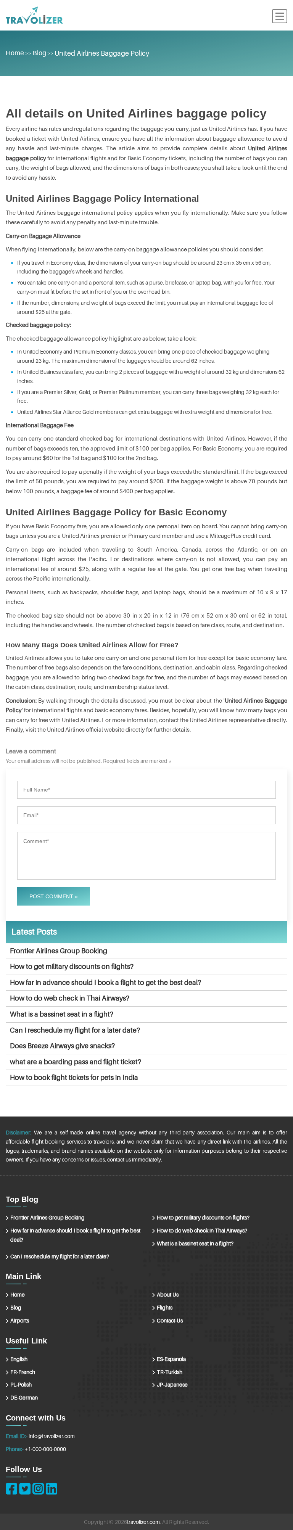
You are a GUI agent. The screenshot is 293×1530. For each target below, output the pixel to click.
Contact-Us (170, 1320)
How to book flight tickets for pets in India (74, 1077)
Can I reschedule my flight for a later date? (75, 1030)
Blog (39, 53)
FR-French (22, 1372)
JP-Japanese (172, 1384)
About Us (168, 1294)
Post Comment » (53, 896)
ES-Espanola (171, 1359)
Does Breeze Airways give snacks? (62, 1046)
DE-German (24, 1397)
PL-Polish (21, 1384)
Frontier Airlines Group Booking (58, 951)
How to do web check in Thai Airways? (69, 998)
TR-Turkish (169, 1372)
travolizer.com (143, 1522)
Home (15, 53)
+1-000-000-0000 (45, 1449)
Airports (19, 1320)
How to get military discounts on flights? (72, 966)
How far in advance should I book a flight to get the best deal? (105, 982)
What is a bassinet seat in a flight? (61, 1014)
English (18, 1359)
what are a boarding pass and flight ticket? (75, 1062)
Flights (164, 1307)
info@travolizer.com (52, 1436)
